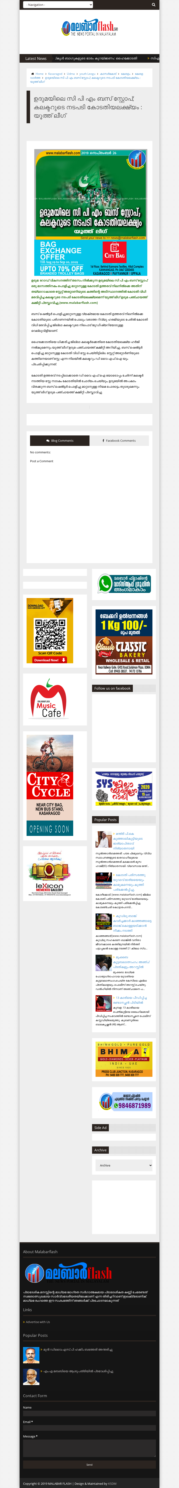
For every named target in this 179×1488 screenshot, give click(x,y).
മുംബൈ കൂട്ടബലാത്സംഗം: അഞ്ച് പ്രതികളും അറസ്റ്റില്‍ (131, 962)
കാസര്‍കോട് (108, 74)
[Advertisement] (124, 1207)
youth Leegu (87, 74)
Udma (71, 74)
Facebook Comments (120, 440)
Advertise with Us (38, 1322)
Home (40, 74)
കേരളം (125, 74)
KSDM (112, 1483)
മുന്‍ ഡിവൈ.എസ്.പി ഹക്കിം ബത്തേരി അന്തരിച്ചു (78, 1349)
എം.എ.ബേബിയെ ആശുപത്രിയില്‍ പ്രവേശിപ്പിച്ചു (78, 1371)
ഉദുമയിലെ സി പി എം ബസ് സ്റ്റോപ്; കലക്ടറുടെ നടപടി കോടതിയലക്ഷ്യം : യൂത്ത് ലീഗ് (85, 80)
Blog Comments (62, 440)
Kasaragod (55, 74)
